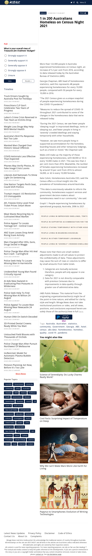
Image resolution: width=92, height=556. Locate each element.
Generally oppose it (17, 65)
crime (27, 423)
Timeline (8, 89)
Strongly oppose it (17, 70)
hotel (83, 326)
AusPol (28, 418)
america (31, 440)
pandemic (62, 332)
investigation (18, 418)
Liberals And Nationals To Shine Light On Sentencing (20, 176)
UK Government (23, 431)
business (20, 401)
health (7, 397)
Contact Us (9, 536)
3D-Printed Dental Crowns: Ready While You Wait (17, 325)
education (19, 414)
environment (17, 397)
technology (29, 414)
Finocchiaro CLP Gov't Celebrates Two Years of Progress (16, 108)
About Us (22, 536)
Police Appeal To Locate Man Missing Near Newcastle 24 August (19, 307)
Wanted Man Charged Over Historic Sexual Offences (18, 146)
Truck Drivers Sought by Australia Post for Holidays (18, 97)
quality (43, 332)
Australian (61, 323)
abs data (52, 329)
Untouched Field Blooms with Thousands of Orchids (19, 336)
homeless (78, 329)
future (17, 435)
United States (10, 423)
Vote (10, 81)
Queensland (9, 401)
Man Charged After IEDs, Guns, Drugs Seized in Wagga (19, 243)
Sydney (24, 435)
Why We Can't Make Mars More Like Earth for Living (63, 467)
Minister (27, 397)
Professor (32, 393)
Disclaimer (50, 533)
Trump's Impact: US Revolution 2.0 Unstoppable (20, 195)
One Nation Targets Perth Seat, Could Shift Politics (20, 185)
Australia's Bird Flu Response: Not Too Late (19, 137)
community (45, 326)
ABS (77, 326)
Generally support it (18, 60)
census (43, 329)
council (28, 401)
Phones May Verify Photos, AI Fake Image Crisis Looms (19, 167)
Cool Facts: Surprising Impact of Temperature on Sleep (63, 420)
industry (8, 418)
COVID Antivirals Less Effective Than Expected (19, 157)
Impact (7, 444)
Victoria (23, 393)
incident (30, 444)
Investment (9, 414)
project (20, 423)
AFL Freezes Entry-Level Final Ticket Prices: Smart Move (19, 204)
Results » (28, 81)
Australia (50, 323)
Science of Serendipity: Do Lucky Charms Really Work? (61, 376)
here (81, 311)
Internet (22, 444)
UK (35, 401)
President (8, 440)
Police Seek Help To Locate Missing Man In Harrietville (18, 262)
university (29, 384)
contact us (39, 554)
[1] (86, 547)
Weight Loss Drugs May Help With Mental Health (19, 128)
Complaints (36, 536)
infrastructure (25, 410)
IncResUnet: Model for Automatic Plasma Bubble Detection (17, 356)
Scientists (8, 435)
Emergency (9, 427)
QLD (32, 431)
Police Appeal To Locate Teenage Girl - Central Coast (18, 224)
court (14, 444)
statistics (72, 323)
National (43, 13)
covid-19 (52, 332)
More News (21, 374)
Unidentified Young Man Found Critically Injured (20, 273)
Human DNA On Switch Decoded (20, 316)
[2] (4, 549)
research (8, 393)
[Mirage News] (12, 2)
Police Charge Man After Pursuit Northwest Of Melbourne (20, 345)
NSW (16, 393)
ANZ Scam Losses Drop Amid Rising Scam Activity (18, 234)
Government (59, 326)
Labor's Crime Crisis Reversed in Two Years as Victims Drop (20, 118)
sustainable (20, 427)
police (18, 388)
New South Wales (11, 410)
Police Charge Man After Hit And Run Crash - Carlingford (20, 252)
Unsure (11, 75)
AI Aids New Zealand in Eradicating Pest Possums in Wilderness (18, 284)
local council (18, 406)
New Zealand (9, 431)
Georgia (70, 326)
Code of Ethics (65, 533)
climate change (20, 440)
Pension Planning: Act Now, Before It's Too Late (18, 366)
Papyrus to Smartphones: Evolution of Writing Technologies (64, 513)
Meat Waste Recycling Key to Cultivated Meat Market (19, 215)
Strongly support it (17, 55)
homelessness (65, 329)
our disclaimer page (54, 554)
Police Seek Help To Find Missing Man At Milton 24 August (17, 295)
